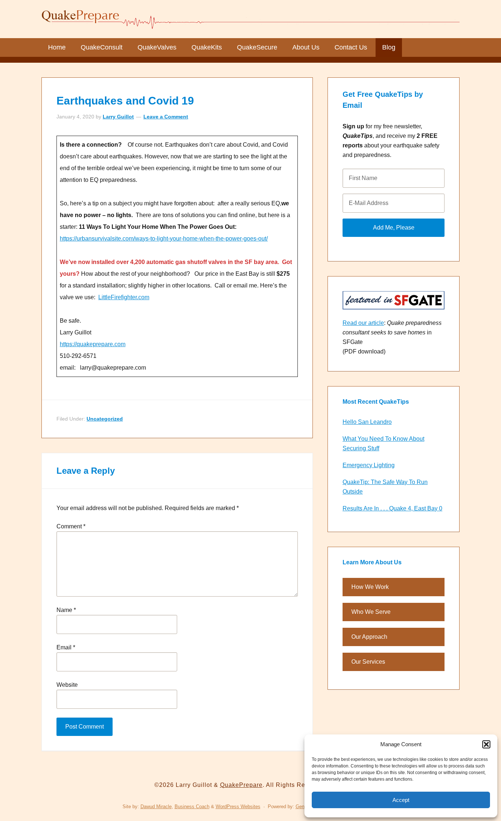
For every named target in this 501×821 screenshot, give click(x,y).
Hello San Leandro (367, 422)
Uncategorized (105, 419)
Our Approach (369, 637)
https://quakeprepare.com (92, 344)
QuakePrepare (250, 18)
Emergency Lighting (369, 465)
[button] (486, 744)
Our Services (368, 662)
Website (67, 685)
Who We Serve (371, 612)
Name (66, 610)
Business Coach (192, 806)
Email (65, 647)
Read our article (363, 323)
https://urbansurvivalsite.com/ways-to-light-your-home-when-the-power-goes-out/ (164, 238)
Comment (70, 526)
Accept (400, 800)
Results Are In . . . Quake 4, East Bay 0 (392, 508)
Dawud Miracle (156, 806)
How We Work (370, 587)
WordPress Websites (238, 806)
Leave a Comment (165, 117)
